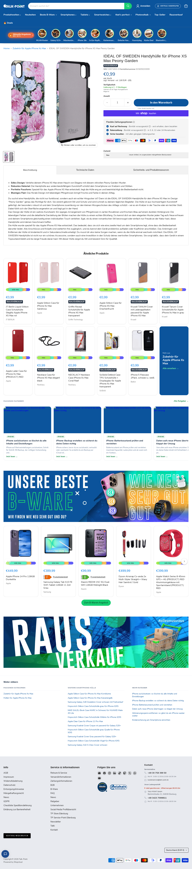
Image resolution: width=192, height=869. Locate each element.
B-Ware (54, 789)
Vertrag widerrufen (17, 836)
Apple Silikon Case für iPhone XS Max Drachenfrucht (111, 305)
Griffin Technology (75, 319)
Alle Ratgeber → (181, 401)
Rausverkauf (176, 14)
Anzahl (106, 96)
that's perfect (122, 14)
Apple (39, 313)
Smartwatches (102, 14)
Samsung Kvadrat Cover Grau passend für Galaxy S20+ (92, 736)
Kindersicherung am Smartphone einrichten (151, 720)
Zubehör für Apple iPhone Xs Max (29, 48)
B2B (52, 785)
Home (7, 48)
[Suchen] (128, 6)
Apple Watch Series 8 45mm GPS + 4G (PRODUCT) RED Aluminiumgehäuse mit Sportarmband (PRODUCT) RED (170, 582)
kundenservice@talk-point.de (158, 780)
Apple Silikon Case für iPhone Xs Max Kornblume (89, 693)
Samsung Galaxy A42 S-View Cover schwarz (87, 745)
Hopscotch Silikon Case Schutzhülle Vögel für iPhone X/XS (93, 740)
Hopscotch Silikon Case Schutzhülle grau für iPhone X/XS (93, 706)
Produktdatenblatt (60, 577)
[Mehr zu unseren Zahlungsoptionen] (134, 122)
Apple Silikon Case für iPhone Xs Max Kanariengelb (90, 698)
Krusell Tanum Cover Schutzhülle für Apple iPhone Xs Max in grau (173, 309)
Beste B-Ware (47, 14)
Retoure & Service (58, 772)
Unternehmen (57, 805)
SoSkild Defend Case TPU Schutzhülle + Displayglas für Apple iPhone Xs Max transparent (110, 380)
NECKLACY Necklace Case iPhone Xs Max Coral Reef (79, 377)
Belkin (133, 382)
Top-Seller (159, 14)
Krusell (133, 319)
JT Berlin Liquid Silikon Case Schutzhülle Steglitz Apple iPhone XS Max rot (17, 311)
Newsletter (55, 821)
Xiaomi (83, 589)
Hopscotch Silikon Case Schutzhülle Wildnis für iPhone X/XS (94, 717)
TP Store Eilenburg (59, 813)
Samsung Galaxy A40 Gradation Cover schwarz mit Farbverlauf (95, 702)
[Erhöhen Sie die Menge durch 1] (128, 102)
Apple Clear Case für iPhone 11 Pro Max (85, 721)
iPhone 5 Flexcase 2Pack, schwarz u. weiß (142, 376)
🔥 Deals (8, 22)
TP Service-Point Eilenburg (63, 817)
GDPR (6, 801)
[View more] (96, 496)
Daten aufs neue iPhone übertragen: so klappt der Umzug (157, 709)
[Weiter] (184, 561)
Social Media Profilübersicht (63, 809)
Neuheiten (30, 14)
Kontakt (54, 829)
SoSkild (103, 390)
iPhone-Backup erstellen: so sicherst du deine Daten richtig (158, 700)
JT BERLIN (10, 319)
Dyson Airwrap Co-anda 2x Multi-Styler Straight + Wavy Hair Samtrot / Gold (133, 579)
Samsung (47, 592)
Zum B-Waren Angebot (96, 602)
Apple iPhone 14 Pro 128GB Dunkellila (20, 578)
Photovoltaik (142, 14)
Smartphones (68, 14)
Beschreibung (30, 170)
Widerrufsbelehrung (13, 781)
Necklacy (41, 385)
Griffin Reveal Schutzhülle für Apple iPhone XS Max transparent (79, 311)
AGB (6, 772)
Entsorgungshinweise (14, 789)
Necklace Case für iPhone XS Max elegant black (48, 377)
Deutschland (175, 850)
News (6, 797)
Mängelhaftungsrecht (14, 793)
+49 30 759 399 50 (157, 772)
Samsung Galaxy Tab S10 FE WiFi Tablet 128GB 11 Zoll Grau (57, 585)
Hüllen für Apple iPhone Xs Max (17, 698)
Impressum (9, 777)
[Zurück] (8, 561)
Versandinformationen (60, 777)
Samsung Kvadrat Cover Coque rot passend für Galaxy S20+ (94, 725)
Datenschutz (9, 785)
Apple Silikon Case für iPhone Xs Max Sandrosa (48, 305)
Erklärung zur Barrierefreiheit (17, 809)
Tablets (85, 14)
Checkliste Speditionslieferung (18, 805)
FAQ (52, 793)
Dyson (121, 586)
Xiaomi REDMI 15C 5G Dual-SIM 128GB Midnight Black (95, 584)
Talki (52, 825)
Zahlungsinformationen (61, 781)
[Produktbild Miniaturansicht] (8, 156)
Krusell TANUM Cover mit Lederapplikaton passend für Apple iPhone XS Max (142, 311)
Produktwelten (12, 14)
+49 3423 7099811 (157, 797)
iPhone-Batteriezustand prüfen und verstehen (152, 704)
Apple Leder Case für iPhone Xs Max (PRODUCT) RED (16, 374)
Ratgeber (54, 801)
